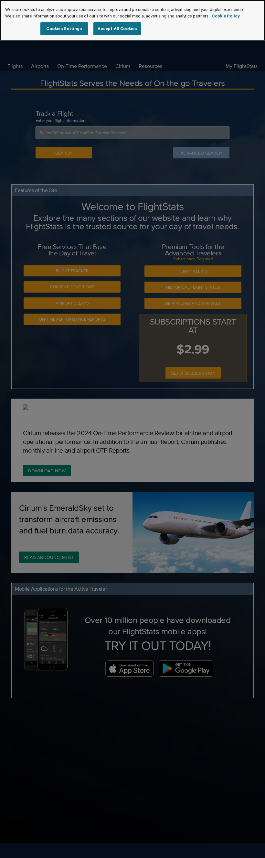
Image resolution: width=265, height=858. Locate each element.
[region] (132, 20)
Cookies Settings (64, 28)
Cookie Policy (226, 16)
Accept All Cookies (117, 28)
